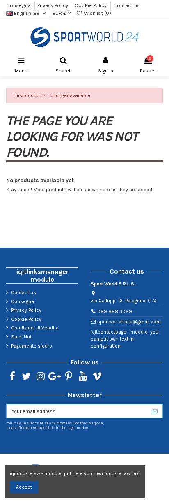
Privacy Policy (53, 5)
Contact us (126, 5)
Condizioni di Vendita (35, 328)
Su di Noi (21, 337)
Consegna (19, 5)
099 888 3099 (114, 311)
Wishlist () (97, 13)
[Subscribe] (155, 410)
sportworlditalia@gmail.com (129, 322)
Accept (24, 487)
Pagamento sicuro (31, 346)
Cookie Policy (91, 5)
